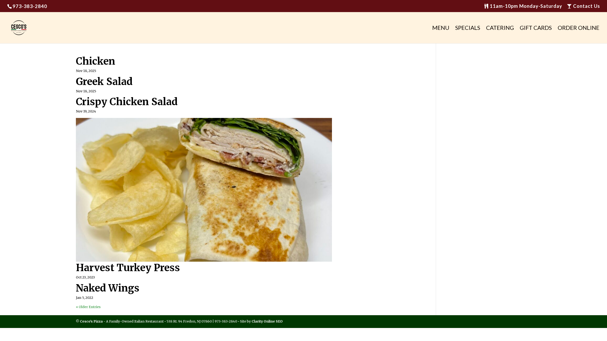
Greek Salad (104, 82)
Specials (467, 28)
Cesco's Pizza (91, 321)
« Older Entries (88, 307)
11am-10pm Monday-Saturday (525, 6)
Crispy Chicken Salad (127, 102)
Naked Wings (107, 288)
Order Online (578, 28)
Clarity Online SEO (267, 321)
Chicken (95, 61)
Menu (440, 28)
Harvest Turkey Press (128, 268)
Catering (500, 28)
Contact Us (586, 6)
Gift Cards (536, 28)
